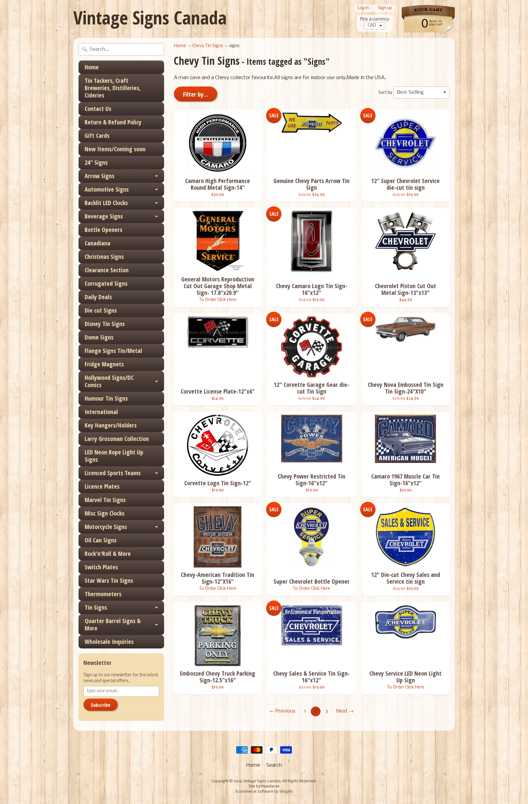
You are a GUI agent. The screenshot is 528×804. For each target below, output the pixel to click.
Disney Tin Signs (105, 324)
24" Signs (96, 162)
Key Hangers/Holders (111, 425)
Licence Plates (102, 486)
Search (274, 765)
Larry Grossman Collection (117, 439)
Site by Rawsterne (264, 786)
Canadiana (97, 243)
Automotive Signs (107, 189)
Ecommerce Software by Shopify (264, 792)
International (101, 412)
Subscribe (100, 705)
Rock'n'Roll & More (108, 553)
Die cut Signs (101, 310)
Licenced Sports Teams (113, 473)
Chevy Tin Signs (207, 46)
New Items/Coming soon (115, 149)
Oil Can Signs (100, 540)
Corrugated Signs (106, 283)
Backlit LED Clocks (106, 203)
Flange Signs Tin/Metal (113, 351)
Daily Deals (98, 297)
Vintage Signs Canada (150, 17)
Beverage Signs (104, 216)
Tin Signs (96, 607)
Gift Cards (97, 135)
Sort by (385, 92)
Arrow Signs (99, 176)
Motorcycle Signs (106, 527)
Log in (363, 8)
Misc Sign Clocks (104, 513)
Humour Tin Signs (106, 398)
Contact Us (98, 109)
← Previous (282, 711)
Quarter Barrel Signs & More (113, 624)
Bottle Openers (103, 230)
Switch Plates (101, 567)
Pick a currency (374, 19)
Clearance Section (107, 270)
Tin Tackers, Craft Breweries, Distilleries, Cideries (113, 87)
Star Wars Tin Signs (109, 580)
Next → (345, 711)
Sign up (385, 8)
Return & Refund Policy (113, 122)
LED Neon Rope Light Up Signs (114, 456)
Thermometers (103, 594)
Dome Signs (99, 337)
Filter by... (195, 94)
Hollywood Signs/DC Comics (109, 381)
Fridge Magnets (104, 364)
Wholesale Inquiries (109, 641)
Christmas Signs (104, 256)
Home (92, 67)
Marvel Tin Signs (105, 500)
